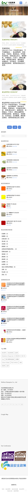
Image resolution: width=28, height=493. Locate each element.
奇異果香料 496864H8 (13, 160)
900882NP (5, 97)
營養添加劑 (5, 251)
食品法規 (9, 491)
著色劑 (3, 254)
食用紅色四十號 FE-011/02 (14, 221)
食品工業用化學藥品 (7, 267)
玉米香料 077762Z (12, 152)
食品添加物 (15, 489)
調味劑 (3, 256)
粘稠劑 (3, 261)
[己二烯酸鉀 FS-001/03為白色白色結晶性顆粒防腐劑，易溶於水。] (3, 214)
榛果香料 (14, 44)
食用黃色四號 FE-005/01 (13, 195)
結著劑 (3, 264)
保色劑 (3, 244)
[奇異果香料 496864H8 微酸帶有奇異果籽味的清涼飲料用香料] (3, 161)
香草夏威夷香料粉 (20, 44)
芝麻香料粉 (10, 97)
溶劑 (3, 269)
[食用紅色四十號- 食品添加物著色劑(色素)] (3, 223)
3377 (25, 99)
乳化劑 (3, 272)
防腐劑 (3, 233)
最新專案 (16, 491)
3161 (25, 46)
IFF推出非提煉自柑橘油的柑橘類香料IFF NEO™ (16, 339)
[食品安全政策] (14, 465)
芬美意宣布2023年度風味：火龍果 (16, 330)
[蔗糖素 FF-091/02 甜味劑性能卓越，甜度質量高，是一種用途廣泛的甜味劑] (3, 205)
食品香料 (8, 489)
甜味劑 (3, 259)
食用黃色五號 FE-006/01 (13, 187)
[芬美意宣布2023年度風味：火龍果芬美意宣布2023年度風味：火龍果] (3, 331)
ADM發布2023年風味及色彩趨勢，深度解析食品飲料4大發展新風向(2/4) (16, 308)
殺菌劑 (3, 236)
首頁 (8, 13)
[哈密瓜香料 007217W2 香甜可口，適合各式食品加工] (3, 146)
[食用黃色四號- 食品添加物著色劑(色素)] (3, 197)
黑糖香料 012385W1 (12, 175)
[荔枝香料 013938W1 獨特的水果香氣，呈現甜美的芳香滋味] (3, 169)
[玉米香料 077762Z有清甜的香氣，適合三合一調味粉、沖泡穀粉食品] (3, 153)
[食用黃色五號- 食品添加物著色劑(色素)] (3, 188)
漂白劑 (3, 241)
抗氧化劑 (4, 238)
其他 (3, 274)
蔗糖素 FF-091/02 (11, 204)
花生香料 (10, 44)
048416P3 (5, 44)
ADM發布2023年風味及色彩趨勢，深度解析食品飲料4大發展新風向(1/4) (16, 320)
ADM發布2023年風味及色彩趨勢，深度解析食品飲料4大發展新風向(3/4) (16, 296)
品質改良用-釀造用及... (8, 249)
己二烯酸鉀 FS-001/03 (13, 212)
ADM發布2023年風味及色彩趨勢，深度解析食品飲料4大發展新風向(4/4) (16, 285)
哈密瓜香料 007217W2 (13, 144)
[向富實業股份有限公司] (8, 3)
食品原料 (21, 489)
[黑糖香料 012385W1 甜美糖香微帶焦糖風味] (3, 177)
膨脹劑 (3, 246)
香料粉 (7, 43)
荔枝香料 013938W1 (12, 168)
